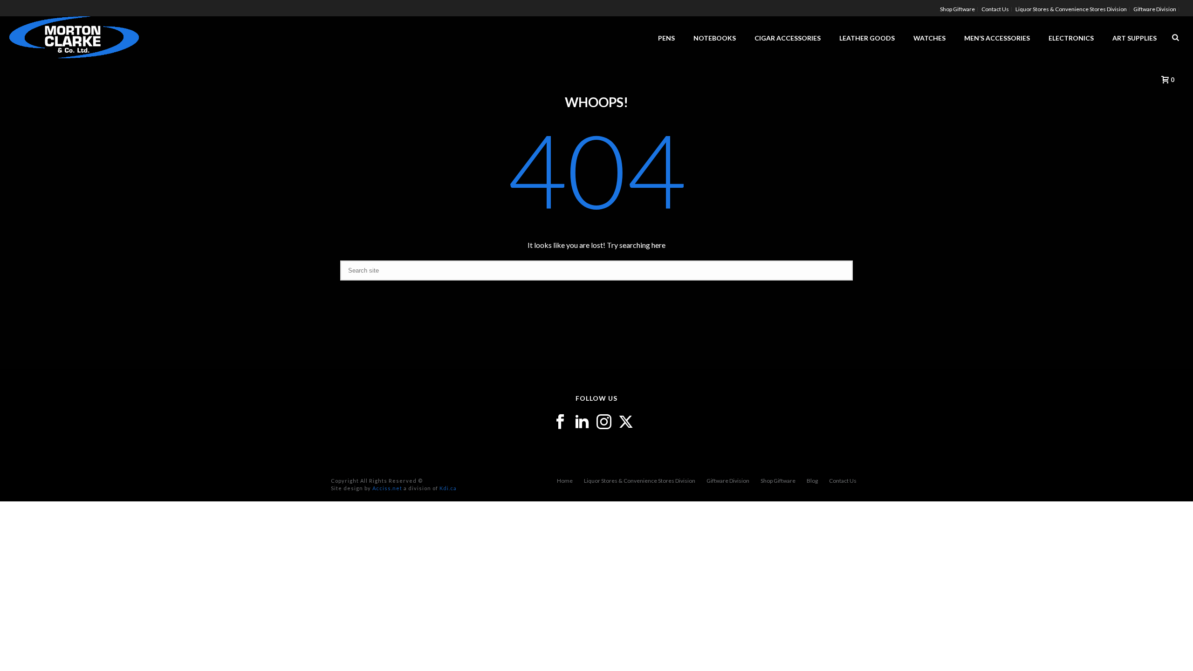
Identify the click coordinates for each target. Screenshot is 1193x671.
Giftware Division (727, 480)
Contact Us (843, 480)
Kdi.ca (448, 488)
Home (565, 480)
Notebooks (714, 38)
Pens (666, 38)
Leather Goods (867, 38)
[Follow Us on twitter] (625, 422)
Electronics (1071, 38)
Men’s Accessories (997, 38)
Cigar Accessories (787, 38)
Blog (812, 480)
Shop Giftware (778, 480)
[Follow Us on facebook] (560, 422)
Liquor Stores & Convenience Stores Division (639, 480)
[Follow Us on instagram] (603, 422)
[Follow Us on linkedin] (582, 422)
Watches (929, 38)
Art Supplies (1134, 38)
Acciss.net (387, 488)
